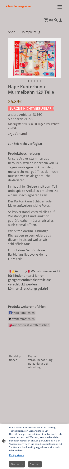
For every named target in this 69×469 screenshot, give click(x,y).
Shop (12, 32)
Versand (21, 134)
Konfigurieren (16, 455)
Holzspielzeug (30, 32)
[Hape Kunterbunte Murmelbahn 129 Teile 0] (34, 58)
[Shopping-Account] (60, 20)
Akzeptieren (17, 464)
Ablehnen (35, 464)
